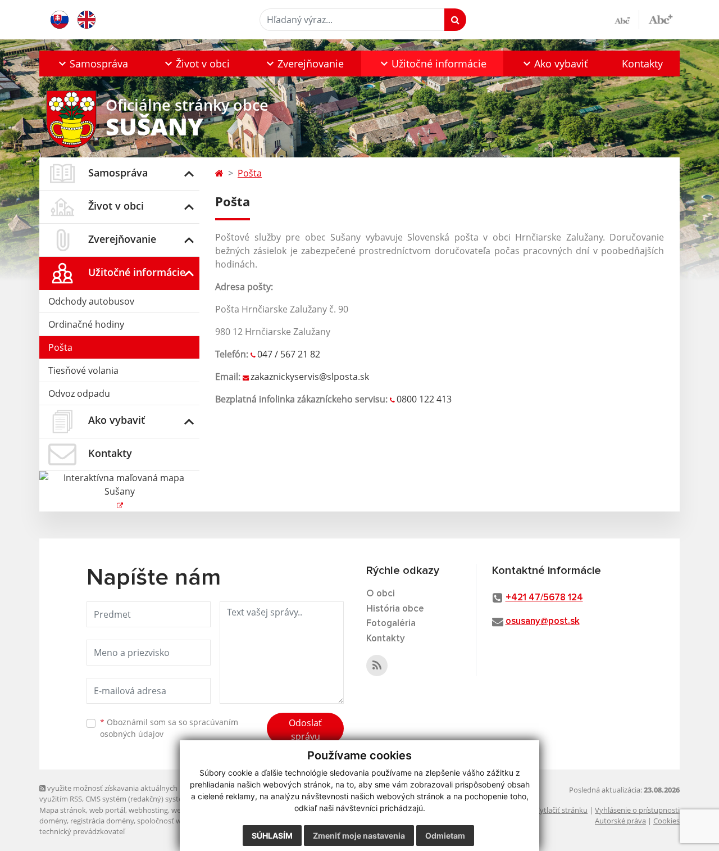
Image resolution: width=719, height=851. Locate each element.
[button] (92, 63)
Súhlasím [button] (272, 835)
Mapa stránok (62, 810)
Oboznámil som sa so (169, 728)
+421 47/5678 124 (544, 598)
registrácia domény (102, 821)
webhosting (148, 810)
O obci (380, 594)
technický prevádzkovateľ (82, 831)
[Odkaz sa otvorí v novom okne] (377, 665)
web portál (107, 810)
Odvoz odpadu (79, 393)
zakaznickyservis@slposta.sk (310, 376)
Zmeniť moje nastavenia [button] (359, 835)
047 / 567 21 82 (288, 354)
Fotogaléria (391, 623)
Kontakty (642, 63)
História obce (395, 609)
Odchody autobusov (91, 301)
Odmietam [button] (445, 835)
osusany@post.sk (543, 621)
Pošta (60, 347)
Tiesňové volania (83, 370)
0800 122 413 (424, 399)
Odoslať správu (305, 730)
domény (53, 821)
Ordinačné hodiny (86, 324)
